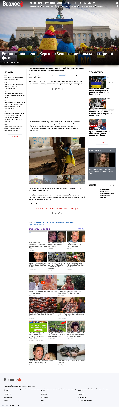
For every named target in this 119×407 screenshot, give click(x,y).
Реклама (81, 394)
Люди (59, 3)
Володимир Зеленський (65, 222)
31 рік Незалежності (87, 6)
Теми (40, 3)
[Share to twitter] (55, 89)
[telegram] (85, 3)
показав (62, 75)
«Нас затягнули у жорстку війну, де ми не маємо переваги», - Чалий (99, 133)
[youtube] (94, 3)
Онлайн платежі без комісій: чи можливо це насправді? (13, 78)
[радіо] (117, 2)
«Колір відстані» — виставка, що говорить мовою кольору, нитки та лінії (14, 95)
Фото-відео (8, 397)
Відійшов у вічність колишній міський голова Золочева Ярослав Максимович (13, 128)
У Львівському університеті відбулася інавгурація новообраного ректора (107, 193)
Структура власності (85, 400)
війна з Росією (40, 222)
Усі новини (15, 136)
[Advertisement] (57, 105)
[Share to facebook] (52, 89)
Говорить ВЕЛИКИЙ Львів (51, 6)
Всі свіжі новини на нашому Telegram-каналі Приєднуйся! (57, 209)
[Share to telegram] (58, 89)
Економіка (44, 397)
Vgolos (13, 4)
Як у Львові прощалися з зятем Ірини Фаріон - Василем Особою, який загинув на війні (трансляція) (101, 112)
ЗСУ (54, 222)
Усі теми (101, 142)
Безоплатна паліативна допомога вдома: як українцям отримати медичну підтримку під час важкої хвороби (14, 105)
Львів (67, 3)
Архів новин (82, 397)
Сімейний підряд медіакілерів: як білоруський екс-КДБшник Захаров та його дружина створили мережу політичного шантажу (14, 117)
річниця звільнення (37, 225)
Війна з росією (102, 6)
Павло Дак (16, 62)
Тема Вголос (8, 394)
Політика (44, 394)
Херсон (49, 222)
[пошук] (117, 5)
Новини (32, 3)
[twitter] (80, 3)
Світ (42, 403)
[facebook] (75, 3)
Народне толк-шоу (69, 6)
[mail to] (89, 3)
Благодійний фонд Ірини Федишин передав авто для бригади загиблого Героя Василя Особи (100, 91)
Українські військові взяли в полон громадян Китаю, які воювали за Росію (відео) (101, 171)
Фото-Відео (50, 3)
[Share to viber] (61, 89)
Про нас (80, 391)
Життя (43, 400)
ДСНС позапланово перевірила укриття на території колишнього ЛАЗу (13, 86)
